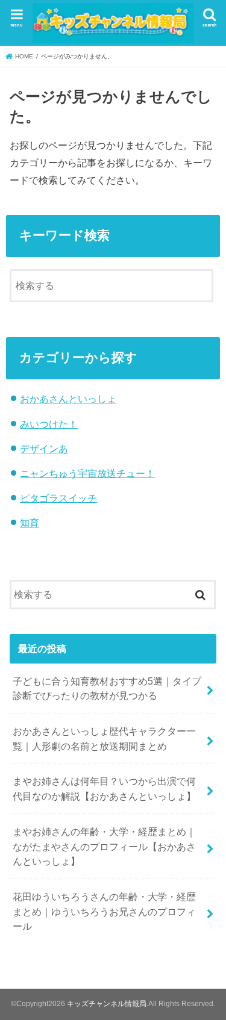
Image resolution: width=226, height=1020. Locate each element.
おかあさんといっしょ (68, 398)
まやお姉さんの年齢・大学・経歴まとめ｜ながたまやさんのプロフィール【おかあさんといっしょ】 (104, 846)
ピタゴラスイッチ (58, 498)
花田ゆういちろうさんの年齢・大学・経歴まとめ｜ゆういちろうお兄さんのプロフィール (104, 911)
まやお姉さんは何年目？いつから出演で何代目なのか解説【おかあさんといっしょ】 (104, 788)
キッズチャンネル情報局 (106, 1003)
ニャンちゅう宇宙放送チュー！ (87, 473)
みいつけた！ (49, 423)
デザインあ (44, 448)
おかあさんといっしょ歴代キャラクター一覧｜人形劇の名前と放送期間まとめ (104, 738)
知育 (29, 522)
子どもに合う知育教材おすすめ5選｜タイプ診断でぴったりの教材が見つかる (107, 688)
